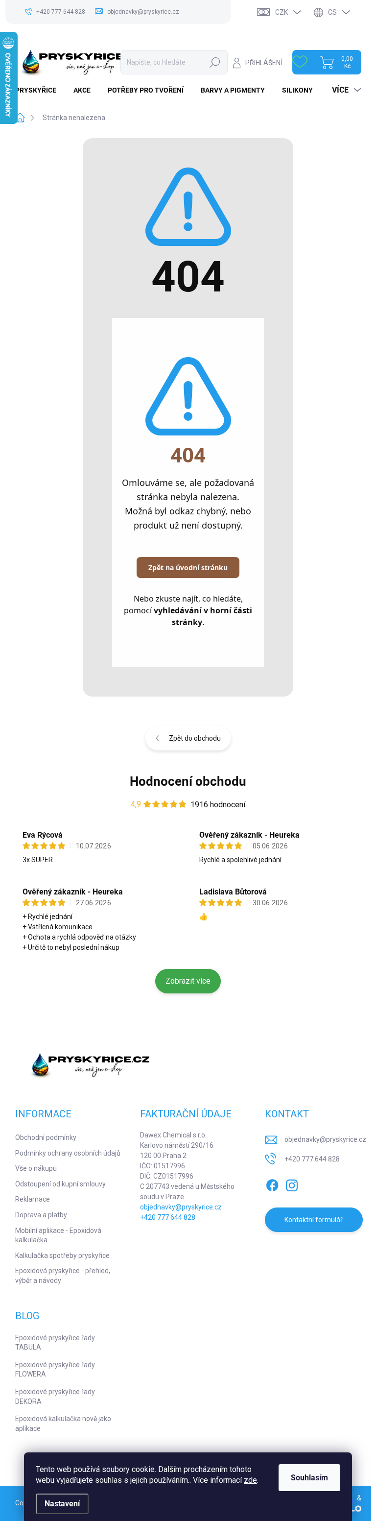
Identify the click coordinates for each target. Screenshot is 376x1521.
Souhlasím (309, 1477)
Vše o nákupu (36, 1168)
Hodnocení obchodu (188, 781)
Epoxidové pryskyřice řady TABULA (55, 1343)
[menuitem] (39, 90)
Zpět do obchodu (195, 738)
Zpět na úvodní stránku (188, 567)
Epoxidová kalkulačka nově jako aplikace (63, 1423)
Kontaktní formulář (313, 1220)
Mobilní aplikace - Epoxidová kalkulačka (58, 1235)
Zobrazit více (188, 981)
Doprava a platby (41, 1215)
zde (250, 1480)
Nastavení (62, 1503)
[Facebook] (272, 1183)
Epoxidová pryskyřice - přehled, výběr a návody (62, 1275)
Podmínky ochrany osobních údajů (67, 1153)
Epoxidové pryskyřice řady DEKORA (55, 1396)
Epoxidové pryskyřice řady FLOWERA (55, 1369)
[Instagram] (291, 1183)
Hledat (215, 62)
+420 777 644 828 (167, 1217)
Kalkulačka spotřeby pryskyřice (62, 1255)
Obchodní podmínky (45, 1137)
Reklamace (32, 1199)
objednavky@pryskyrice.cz (181, 1207)
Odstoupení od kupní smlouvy (60, 1184)
